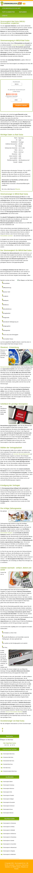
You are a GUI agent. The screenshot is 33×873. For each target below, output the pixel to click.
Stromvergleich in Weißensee (9, 833)
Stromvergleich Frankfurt (8, 795)
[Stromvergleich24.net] (13, 3)
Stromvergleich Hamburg (8, 785)
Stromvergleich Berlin (8, 781)
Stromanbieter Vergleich (6, 532)
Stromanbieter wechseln (6, 235)
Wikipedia (17, 189)
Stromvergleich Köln (7, 792)
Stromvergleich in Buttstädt (9, 830)
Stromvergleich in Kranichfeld (9, 844)
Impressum (18, 865)
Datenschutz (25, 865)
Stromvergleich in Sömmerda (9, 823)
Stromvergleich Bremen (8, 812)
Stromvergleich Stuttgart (8, 799)
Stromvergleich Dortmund (8, 805)
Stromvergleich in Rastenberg (9, 837)
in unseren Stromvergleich (18, 45)
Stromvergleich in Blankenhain (10, 847)
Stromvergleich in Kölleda (8, 826)
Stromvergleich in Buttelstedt (9, 854)
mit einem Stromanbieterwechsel (21, 454)
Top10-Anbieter (8, 12)
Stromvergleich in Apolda (8, 840)
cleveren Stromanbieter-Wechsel (14, 711)
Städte (5, 16)
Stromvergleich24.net (11, 8)
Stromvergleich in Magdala (9, 851)
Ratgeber (23, 12)
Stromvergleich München (8, 788)
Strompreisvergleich (5, 367)
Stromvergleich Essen (8, 809)
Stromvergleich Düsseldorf (9, 802)
